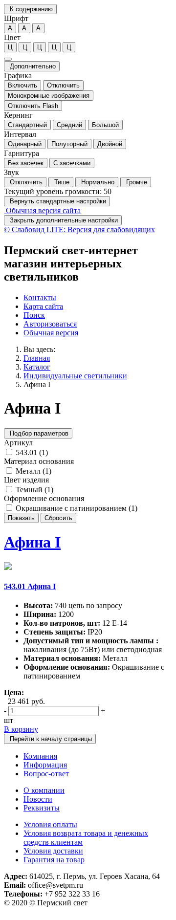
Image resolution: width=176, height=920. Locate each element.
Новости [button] (37, 799)
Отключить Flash (33, 106)
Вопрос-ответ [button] (46, 773)
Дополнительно (32, 66)
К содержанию (30, 9)
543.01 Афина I (30, 586)
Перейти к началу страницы (50, 739)
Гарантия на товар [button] (54, 859)
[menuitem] (97, 297)
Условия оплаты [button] (50, 824)
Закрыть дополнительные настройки (63, 220)
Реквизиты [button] (41, 808)
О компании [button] (44, 790)
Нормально (96, 182)
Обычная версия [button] (50, 333)
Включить (22, 85)
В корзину (21, 729)
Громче (135, 182)
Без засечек (26, 163)
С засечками (71, 163)
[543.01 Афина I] (8, 567)
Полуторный (69, 144)
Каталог (36, 367)
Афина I (36, 384)
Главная (36, 358)
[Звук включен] (8, 59)
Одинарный (25, 144)
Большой (105, 125)
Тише (60, 182)
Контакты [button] (39, 297)
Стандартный (27, 125)
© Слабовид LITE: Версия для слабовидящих (79, 229)
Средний (69, 125)
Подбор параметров (38, 433)
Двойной (109, 144)
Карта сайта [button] (43, 306)
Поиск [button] (34, 315)
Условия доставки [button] (53, 851)
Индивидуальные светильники (75, 376)
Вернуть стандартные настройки (57, 201)
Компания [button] (40, 756)
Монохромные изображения (48, 95)
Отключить (63, 85)
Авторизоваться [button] (50, 324)
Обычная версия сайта (42, 210)
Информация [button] (45, 765)
